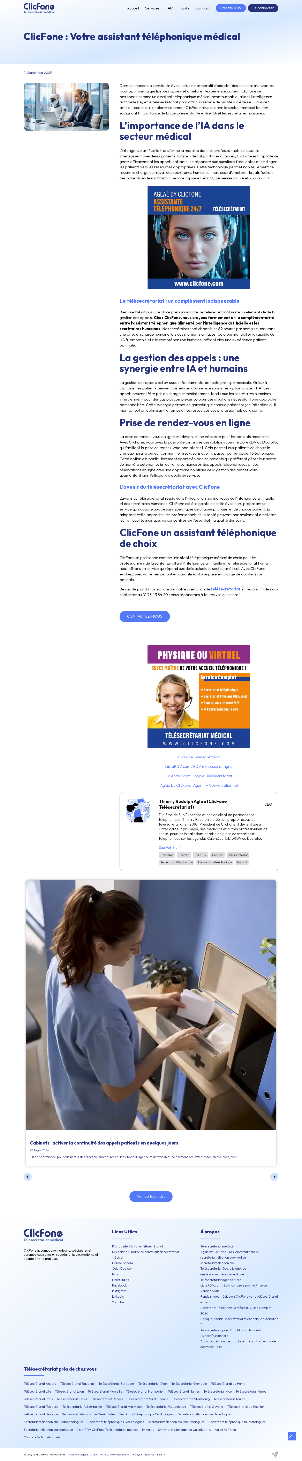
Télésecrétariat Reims (71, 1399)
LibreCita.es (120, 1280)
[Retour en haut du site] (292, 1436)
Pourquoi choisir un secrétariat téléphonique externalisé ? (239, 1321)
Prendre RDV (230, 8)
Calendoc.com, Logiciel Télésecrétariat (198, 775)
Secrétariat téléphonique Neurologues (205, 1414)
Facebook (119, 1285)
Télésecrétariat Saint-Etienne (147, 1399)
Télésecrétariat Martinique (124, 1406)
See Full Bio (168, 847)
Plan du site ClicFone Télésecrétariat (137, 1246)
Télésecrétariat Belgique (41, 1414)
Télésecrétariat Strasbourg (191, 1399)
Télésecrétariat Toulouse (41, 1406)
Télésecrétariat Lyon (69, 1391)
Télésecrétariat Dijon (153, 1383)
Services (152, 8)
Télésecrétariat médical (216, 1246)
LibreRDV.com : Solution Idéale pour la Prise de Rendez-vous (233, 1288)
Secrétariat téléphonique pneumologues (176, 1422)
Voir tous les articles (151, 1196)
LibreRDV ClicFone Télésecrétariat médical (107, 1430)
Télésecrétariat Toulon (229, 1399)
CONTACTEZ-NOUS (144, 616)
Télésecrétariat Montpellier (145, 1391)
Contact (202, 8)
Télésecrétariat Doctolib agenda (223, 1268)
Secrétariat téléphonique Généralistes (88, 1414)
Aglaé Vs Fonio (225, 1430)
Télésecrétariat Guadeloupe (166, 1406)
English (161, 1454)
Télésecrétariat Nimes (250, 1391)
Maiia (116, 1274)
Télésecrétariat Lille (37, 1391)
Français (137, 1454)
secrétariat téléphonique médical (223, 1257)
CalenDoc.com (123, 1268)
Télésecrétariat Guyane (206, 1406)
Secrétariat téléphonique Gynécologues (115, 1422)
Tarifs (184, 8)
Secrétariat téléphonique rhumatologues (237, 1422)
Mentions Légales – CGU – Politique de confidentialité (99, 1454)
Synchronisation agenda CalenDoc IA (184, 1430)
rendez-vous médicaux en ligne (222, 1274)
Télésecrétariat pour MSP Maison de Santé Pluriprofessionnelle (230, 1333)
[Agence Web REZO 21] (275, 1454)
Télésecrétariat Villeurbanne (82, 1406)
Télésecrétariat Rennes (107, 1399)
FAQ (169, 8)
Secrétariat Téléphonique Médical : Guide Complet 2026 (235, 1310)
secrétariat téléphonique (217, 1263)
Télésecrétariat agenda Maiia (220, 1280)
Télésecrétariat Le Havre (228, 1383)
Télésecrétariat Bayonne (77, 1383)
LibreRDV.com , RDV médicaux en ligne (199, 766)
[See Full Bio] (180, 847)
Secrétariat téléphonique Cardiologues (146, 1414)
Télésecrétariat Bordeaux (116, 1383)
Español (149, 1454)
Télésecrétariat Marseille (105, 1391)
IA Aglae (148, 1430)
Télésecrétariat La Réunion (246, 1406)
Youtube (118, 1302)
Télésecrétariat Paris (38, 1399)
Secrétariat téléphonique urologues (49, 1430)
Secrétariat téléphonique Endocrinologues (54, 1422)
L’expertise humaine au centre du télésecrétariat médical (145, 1254)
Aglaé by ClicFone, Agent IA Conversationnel (199, 785)
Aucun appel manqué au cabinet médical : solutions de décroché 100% (238, 1344)
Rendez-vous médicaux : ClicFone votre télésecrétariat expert (239, 1299)
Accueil (133, 8)
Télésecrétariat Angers (40, 1383)
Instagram (119, 1291)
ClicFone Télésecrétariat (199, 756)
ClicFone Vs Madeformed (42, 1437)
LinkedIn (118, 1296)
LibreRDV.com (122, 1263)
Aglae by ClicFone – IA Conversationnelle (229, 1252)
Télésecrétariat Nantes (184, 1391)
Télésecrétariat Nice (217, 1391)
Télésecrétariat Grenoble (189, 1383)
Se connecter (263, 8)
